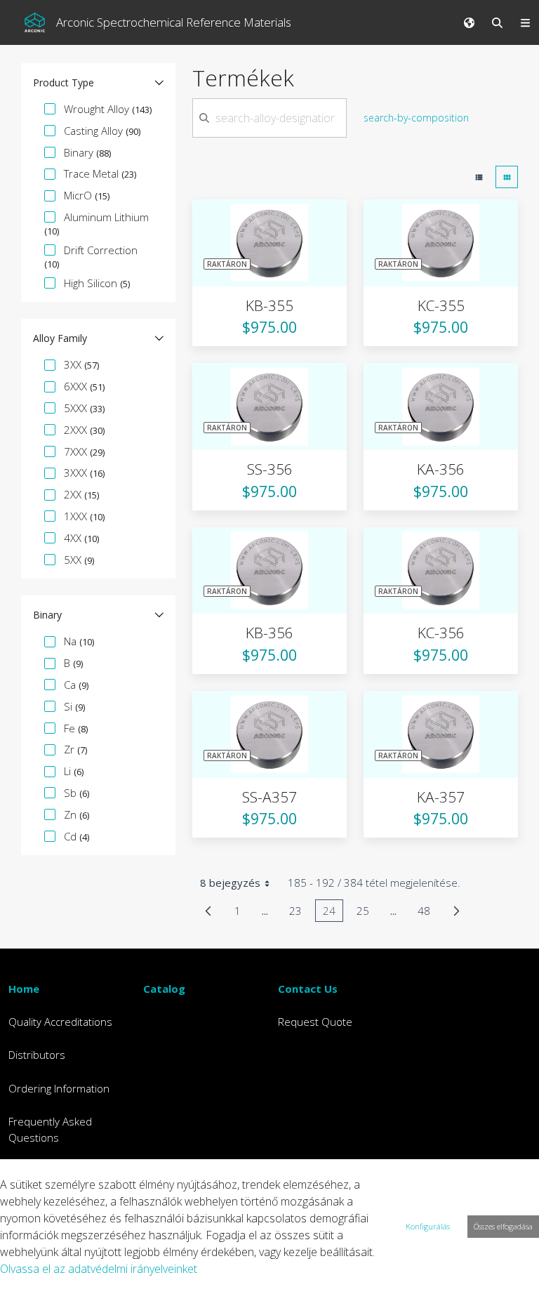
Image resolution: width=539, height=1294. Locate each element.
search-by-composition (416, 117)
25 (367, 913)
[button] (98, 83)
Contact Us (308, 989)
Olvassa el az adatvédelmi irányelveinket (98, 1268)
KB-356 (269, 632)
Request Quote (315, 1022)
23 (299, 913)
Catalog (164, 989)
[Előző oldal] (208, 910)
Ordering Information (58, 1088)
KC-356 (441, 632)
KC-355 (441, 305)
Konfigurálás (428, 1226)
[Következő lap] (457, 910)
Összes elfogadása (503, 1226)
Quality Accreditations (60, 1022)
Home (23, 989)
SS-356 (270, 469)
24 (333, 913)
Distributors (36, 1055)
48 (428, 913)
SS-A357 (269, 797)
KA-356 (441, 469)
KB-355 (269, 305)
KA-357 (441, 797)
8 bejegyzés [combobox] (230, 883)
